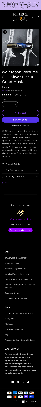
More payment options (20, 125)
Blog (6, 335)
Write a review (20, 95)
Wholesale (9, 324)
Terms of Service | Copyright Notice (20, 340)
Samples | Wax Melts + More (17, 274)
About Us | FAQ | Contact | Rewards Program (20, 286)
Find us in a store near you (16, 298)
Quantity (5, 99)
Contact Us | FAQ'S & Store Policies (20, 313)
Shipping (4, 90)
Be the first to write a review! (20, 230)
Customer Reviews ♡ (14, 329)
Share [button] (7, 183)
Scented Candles (12, 263)
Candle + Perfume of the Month (18, 279)
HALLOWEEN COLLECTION (16, 258)
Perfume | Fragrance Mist (15, 269)
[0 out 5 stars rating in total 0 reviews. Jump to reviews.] (7, 94)
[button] (3, 17)
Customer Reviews (13, 293)
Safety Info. (9, 319)
